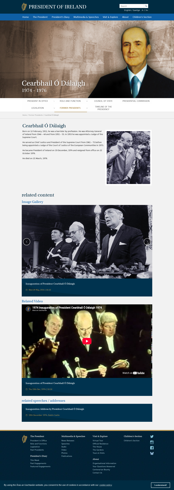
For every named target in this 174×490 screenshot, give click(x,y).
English (127, 10)
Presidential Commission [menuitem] (136, 101)
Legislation (35, 446)
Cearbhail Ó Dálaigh (52, 115)
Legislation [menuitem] (37, 107)
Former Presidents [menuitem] (70, 107)
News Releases (67, 440)
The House (97, 446)
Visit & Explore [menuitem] (110, 17)
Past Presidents (37, 450)
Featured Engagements (40, 466)
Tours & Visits (99, 453)
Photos (64, 453)
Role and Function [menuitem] (70, 101)
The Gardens (98, 450)
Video (63, 450)
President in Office (38, 440)
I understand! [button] (160, 485)
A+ (147, 10)
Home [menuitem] (25, 17)
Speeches (65, 443)
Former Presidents (36, 115)
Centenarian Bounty (101, 469)
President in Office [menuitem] (37, 101)
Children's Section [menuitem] (142, 17)
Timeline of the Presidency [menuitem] (103, 108)
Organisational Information (104, 463)
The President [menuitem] (40, 17)
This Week (34, 460)
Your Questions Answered (104, 466)
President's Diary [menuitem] (60, 17)
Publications (66, 456)
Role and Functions (38, 443)
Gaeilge (136, 10)
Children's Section (131, 440)
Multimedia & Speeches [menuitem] (86, 17)
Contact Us (97, 472)
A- (143, 10)
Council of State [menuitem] (103, 101)
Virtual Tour (98, 440)
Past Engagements (38, 463)
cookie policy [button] (105, 485)
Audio (63, 446)
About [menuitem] (125, 17)
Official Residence (100, 443)
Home (24, 115)
